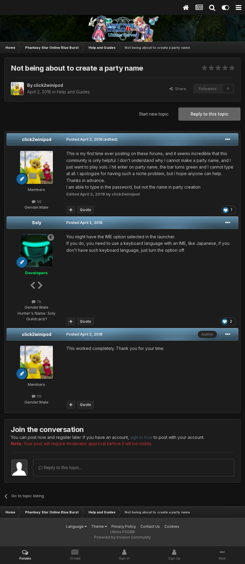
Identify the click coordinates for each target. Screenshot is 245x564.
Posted (84, 139)
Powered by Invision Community (122, 537)
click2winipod (36, 139)
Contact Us (150, 526)
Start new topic (154, 113)
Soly (36, 222)
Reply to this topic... (62, 467)
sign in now (141, 437)
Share (179, 88)
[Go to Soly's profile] (36, 250)
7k (38, 301)
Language (75, 526)
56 (39, 201)
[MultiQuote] (71, 210)
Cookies (171, 526)
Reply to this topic (209, 113)
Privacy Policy (123, 526)
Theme (98, 526)
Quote (85, 209)
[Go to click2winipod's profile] (17, 88)
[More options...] (228, 139)
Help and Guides (73, 91)
